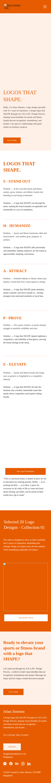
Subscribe (12, 747)
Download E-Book (26, 618)
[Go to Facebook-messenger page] (6, 763)
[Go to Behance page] (18, 763)
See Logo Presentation (25, 471)
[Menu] (45, 6)
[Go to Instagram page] (24, 763)
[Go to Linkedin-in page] (28, 763)
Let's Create (11, 140)
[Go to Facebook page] (12, 763)
